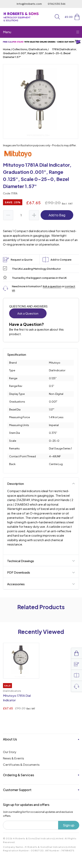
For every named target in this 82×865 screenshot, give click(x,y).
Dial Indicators (38, 49)
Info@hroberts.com (29, 3)
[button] (57, 16)
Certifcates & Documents (21, 764)
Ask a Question (27, 313)
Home (6, 49)
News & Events (13, 758)
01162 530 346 (56, 3)
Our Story (9, 752)
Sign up (68, 825)
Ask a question (52, 286)
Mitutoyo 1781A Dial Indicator (17, 698)
